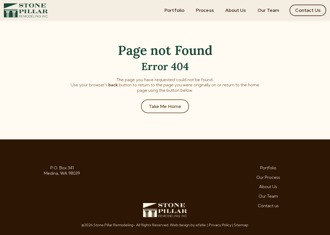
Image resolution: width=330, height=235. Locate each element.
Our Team (268, 10)
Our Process (268, 177)
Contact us (268, 205)
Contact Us (307, 10)
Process (205, 10)
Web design (180, 225)
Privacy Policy (220, 225)
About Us (235, 10)
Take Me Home (165, 106)
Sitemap (241, 225)
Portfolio (174, 10)
